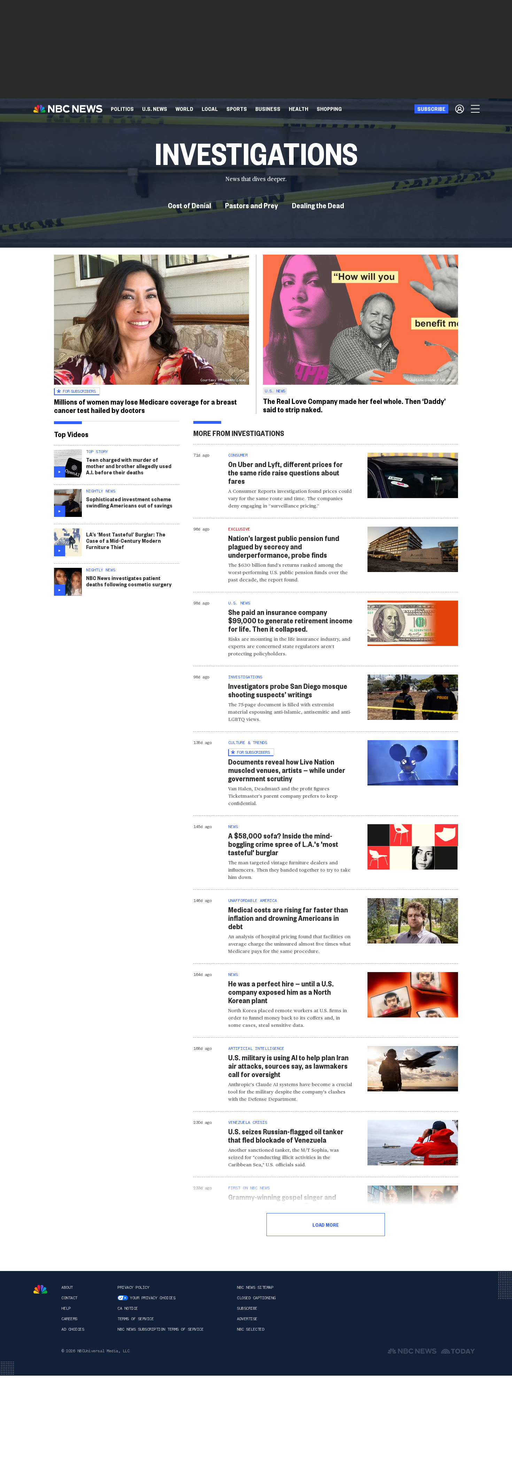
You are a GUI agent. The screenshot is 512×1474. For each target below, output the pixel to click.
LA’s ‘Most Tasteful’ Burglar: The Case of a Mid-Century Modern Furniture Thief (125, 540)
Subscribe (247, 1308)
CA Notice (127, 1308)
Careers (69, 1318)
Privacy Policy (133, 1287)
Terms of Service (135, 1318)
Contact (69, 1297)
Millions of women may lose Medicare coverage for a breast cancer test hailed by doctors (145, 406)
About (67, 1287)
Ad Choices (72, 1329)
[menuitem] (122, 108)
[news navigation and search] (475, 108)
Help (65, 1308)
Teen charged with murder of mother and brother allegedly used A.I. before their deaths (128, 466)
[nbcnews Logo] (40, 1289)
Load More (325, 1224)
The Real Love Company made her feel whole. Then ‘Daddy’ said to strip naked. (354, 405)
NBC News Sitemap (255, 1287)
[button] (210, 108)
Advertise (247, 1318)
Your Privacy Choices (152, 1297)
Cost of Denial (189, 205)
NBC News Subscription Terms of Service (160, 1329)
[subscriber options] (459, 108)
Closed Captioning (256, 1297)
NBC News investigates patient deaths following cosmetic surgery (129, 581)
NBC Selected (250, 1329)
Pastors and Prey (251, 205)
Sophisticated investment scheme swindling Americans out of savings (129, 502)
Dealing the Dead (318, 205)
